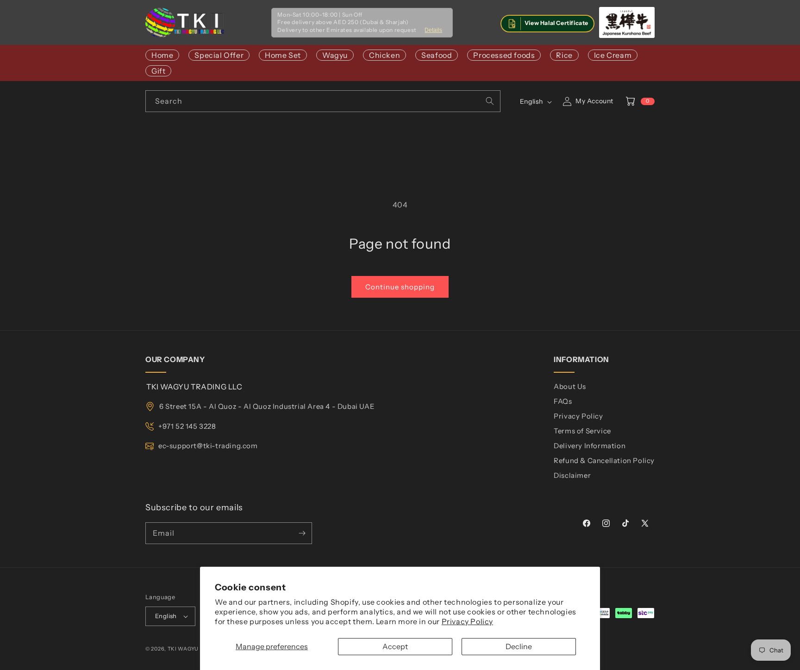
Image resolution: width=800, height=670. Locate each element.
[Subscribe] (302, 533)
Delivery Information (589, 445)
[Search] (490, 101)
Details (433, 30)
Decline (519, 646)
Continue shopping (400, 286)
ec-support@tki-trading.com (208, 445)
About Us (570, 386)
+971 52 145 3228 (187, 426)
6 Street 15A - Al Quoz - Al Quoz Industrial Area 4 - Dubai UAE (267, 406)
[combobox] (323, 101)
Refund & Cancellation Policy (604, 460)
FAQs (563, 401)
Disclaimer (572, 475)
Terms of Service (582, 430)
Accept (395, 646)
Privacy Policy (467, 621)
